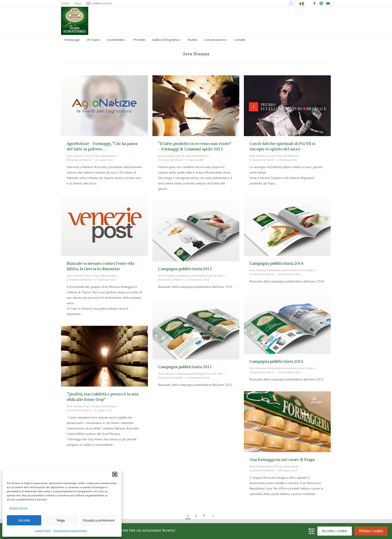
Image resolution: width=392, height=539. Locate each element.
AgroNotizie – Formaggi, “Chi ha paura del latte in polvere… (102, 146)
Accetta (24, 520)
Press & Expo (92, 155)
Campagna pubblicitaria (282, 270)
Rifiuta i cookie (371, 531)
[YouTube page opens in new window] (328, 3)
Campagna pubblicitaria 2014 (276, 263)
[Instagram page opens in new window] (321, 3)
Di (79, 160)
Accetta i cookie (334, 531)
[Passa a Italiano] (302, 3)
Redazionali (108, 155)
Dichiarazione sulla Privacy (70, 530)
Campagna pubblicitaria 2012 (276, 361)
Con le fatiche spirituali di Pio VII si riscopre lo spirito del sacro (282, 146)
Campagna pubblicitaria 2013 (185, 268)
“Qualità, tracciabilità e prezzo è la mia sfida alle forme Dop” (102, 396)
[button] (115, 474)
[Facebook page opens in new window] (314, 3)
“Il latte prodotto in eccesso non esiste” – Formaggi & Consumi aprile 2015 (194, 146)
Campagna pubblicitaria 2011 (185, 366)
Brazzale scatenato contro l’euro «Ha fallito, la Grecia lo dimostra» (100, 265)
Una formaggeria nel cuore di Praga (282, 459)
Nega (61, 520)
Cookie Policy (43, 530)
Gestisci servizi (18, 508)
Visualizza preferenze (99, 520)
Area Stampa (75, 155)
